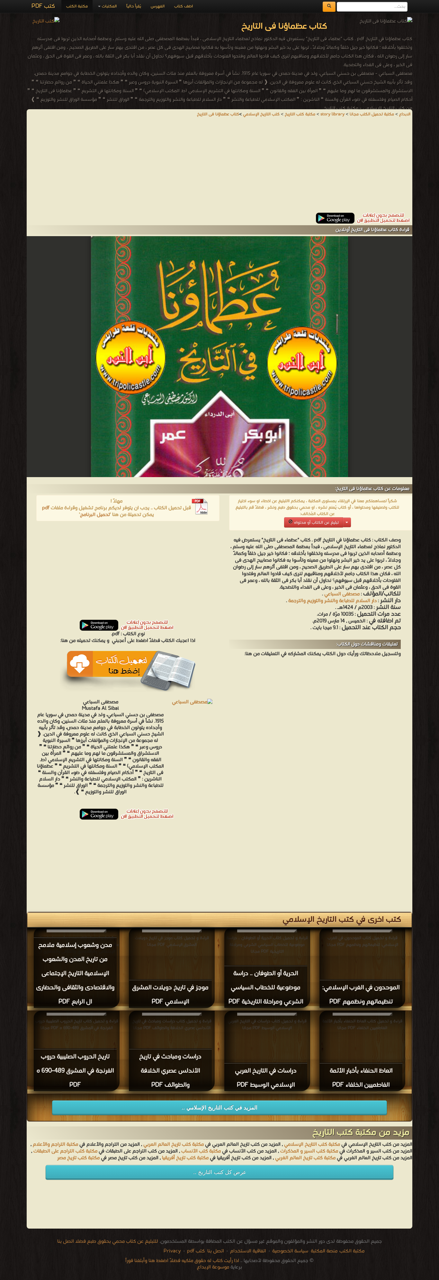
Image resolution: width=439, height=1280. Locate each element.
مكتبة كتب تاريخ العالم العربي (173, 1144)
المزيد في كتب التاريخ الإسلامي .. (219, 1108)
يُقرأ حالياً (133, 6)
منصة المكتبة (324, 1251)
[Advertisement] (219, 168)
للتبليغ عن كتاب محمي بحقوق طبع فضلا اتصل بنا (107, 1241)
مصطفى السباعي (342, 594)
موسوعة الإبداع (213, 1267)
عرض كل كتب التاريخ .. (219, 1172)
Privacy (172, 1251)
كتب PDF (43, 6)
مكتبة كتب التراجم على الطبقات (65, 1151)
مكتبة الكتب (77, 6)
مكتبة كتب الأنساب (201, 1151)
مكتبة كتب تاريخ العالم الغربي (305, 1157)
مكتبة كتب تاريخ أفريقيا (185, 1157)
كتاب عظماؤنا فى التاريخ (218, 114)
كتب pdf (196, 1251)
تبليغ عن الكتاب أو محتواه (316, 522)
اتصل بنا (215, 1251)
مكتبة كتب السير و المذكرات (309, 1151)
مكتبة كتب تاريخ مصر (78, 1157)
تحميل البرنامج (95, 514)
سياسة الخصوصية (290, 1251)
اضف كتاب (183, 6)
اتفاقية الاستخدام (247, 1251)
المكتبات (109, 6)
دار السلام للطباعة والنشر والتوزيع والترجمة (332, 600)
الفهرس (158, 6)
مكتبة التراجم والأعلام (55, 1144)
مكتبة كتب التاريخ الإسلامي (312, 1144)
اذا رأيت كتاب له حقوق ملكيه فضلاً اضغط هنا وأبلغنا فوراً (182, 1260)
